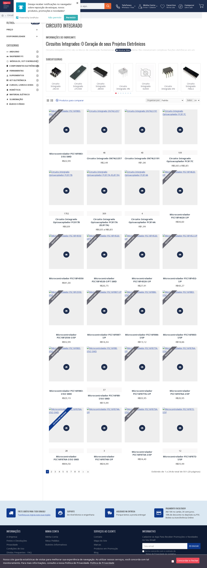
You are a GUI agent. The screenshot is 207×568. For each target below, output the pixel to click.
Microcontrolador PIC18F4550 (66, 278)
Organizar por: (153, 100)
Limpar (36, 22)
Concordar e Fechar (187, 560)
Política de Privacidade (102, 562)
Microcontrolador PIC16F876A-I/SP (180, 392)
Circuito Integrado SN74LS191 (142, 158)
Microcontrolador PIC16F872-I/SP (180, 458)
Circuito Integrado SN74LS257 (104, 158)
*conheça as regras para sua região (34, 514)
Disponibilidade (16, 36)
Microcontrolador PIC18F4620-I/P (180, 216)
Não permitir (55, 17)
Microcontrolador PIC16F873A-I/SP (142, 453)
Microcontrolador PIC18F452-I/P (180, 280)
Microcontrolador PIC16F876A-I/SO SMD (66, 458)
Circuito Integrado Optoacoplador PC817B (66, 221)
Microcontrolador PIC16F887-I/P (104, 336)
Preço (10, 29)
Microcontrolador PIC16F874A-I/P (104, 458)
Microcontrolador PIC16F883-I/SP (180, 336)
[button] (116, 93)
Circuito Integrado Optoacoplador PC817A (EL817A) (104, 222)
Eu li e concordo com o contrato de (160, 552)
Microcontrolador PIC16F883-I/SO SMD (66, 392)
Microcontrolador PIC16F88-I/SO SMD (104, 397)
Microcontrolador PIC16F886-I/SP (142, 336)
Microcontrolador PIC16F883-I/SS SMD (66, 155)
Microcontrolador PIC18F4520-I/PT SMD (104, 280)
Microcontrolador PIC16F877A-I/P (142, 392)
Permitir (71, 17)
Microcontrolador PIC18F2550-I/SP (66, 336)
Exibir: (189, 100)
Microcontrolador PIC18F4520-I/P (142, 280)
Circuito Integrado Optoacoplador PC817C (180, 160)
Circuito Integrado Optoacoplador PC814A (142, 221)
